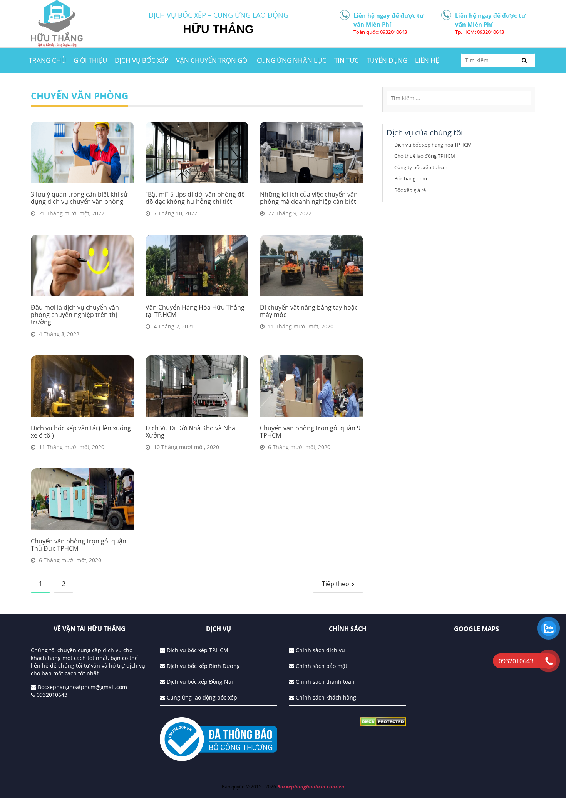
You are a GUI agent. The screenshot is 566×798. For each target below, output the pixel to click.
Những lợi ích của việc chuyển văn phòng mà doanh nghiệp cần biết (309, 198)
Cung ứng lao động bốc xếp (201, 697)
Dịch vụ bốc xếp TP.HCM (196, 650)
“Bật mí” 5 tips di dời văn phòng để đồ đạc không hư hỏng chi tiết (195, 198)
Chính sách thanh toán (324, 681)
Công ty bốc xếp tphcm (420, 167)
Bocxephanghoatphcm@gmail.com (81, 687)
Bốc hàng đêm (410, 178)
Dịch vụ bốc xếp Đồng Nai (199, 681)
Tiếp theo (335, 584)
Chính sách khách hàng (325, 697)
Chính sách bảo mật (320, 666)
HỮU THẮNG (218, 29)
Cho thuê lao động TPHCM (424, 155)
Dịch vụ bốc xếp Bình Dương (202, 666)
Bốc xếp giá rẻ (410, 190)
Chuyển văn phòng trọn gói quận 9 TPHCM (310, 432)
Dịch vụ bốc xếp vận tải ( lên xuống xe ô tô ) (81, 432)
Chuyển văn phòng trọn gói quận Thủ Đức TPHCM (78, 545)
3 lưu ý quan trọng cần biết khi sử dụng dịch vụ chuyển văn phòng (79, 198)
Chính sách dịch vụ (319, 650)
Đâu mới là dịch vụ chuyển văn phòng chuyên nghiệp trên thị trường (75, 314)
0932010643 (51, 694)
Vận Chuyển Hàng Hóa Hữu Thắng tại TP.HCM (195, 311)
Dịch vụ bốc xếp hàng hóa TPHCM (433, 144)
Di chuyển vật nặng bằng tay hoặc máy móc (309, 311)
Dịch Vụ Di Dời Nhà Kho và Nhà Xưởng (190, 432)
